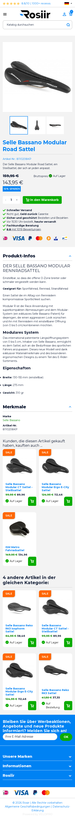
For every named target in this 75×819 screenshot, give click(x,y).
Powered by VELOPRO (37, 814)
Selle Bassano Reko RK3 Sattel (55, 691)
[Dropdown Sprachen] (68, 3)
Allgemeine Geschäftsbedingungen (27, 806)
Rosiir (8, 775)
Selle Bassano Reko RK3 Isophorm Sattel (19, 628)
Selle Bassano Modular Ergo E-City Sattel (55, 487)
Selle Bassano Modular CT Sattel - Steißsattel (19, 487)
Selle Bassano (11, 420)
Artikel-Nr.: (9, 159)
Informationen (17, 766)
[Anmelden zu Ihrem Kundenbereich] (64, 14)
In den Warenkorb (44, 200)
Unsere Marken (17, 756)
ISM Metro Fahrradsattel (14, 549)
